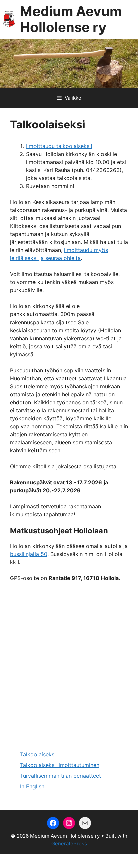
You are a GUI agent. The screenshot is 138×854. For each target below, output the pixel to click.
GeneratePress (69, 843)
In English (32, 786)
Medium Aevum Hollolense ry (71, 19)
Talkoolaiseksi (38, 754)
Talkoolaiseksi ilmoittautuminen (59, 765)
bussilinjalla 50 (28, 554)
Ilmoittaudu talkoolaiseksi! (59, 146)
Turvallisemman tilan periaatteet (60, 775)
